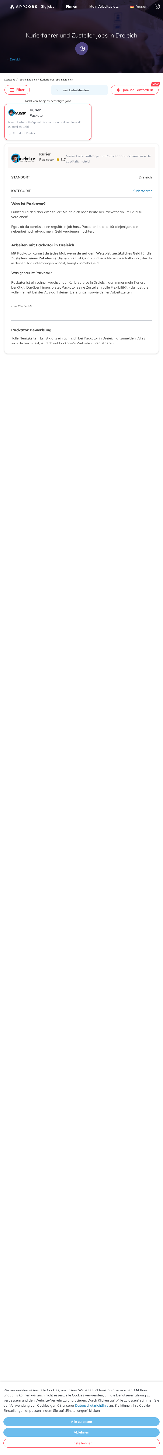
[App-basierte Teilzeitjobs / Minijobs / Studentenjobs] (23, 6)
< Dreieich (14, 59)
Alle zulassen (81, 1421)
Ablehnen (81, 1432)
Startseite (9, 79)
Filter (20, 90)
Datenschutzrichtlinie (91, 1405)
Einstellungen (81, 1443)
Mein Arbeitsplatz (103, 6)
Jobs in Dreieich (28, 79)
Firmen (71, 6)
